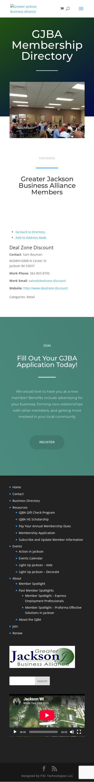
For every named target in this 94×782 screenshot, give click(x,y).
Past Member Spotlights (36, 590)
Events (17, 546)
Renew (17, 633)
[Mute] (72, 732)
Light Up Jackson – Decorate (39, 572)
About (16, 578)
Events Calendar (31, 558)
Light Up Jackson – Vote (35, 565)
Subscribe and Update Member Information (51, 540)
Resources (20, 507)
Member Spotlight (32, 584)
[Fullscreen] (79, 732)
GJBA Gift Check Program (37, 512)
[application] (47, 715)
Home (16, 487)
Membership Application (37, 533)
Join (15, 626)
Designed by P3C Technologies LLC (47, 776)
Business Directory (26, 501)
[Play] (15, 732)
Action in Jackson (31, 551)
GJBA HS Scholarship (34, 519)
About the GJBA (30, 619)
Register (47, 442)
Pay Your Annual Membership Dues (45, 526)
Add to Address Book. (31, 237)
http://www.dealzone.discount (45, 288)
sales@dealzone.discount (47, 281)
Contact (18, 494)
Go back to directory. (31, 232)
